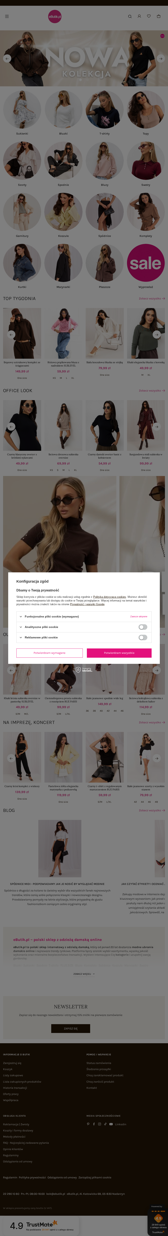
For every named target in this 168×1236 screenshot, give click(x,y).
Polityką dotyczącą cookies (109, 596)
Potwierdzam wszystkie (119, 653)
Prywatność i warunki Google (87, 604)
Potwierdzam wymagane (49, 653)
